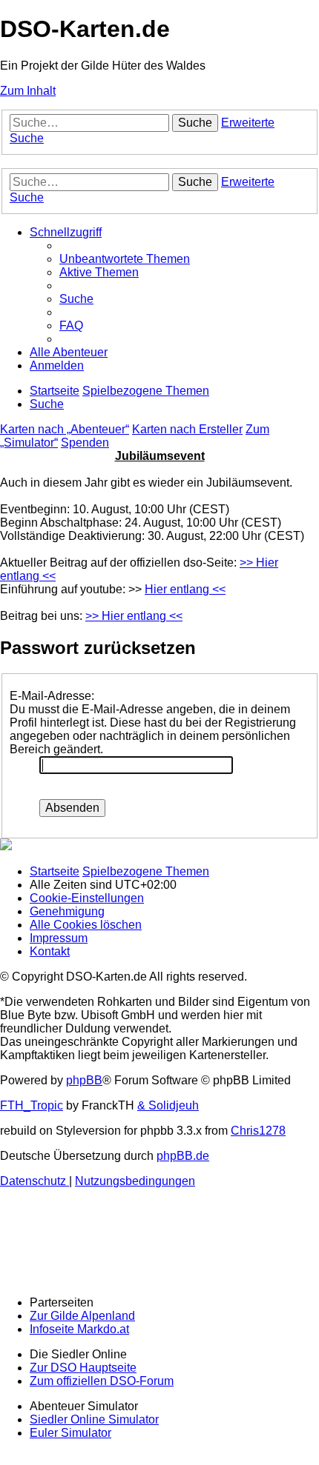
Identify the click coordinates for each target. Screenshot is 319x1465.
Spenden (85, 442)
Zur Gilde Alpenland (82, 1315)
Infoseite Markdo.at (79, 1329)
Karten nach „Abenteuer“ (64, 429)
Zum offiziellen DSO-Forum (102, 1381)
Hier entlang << (185, 589)
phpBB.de (183, 1155)
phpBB (84, 1080)
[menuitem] (124, 259)
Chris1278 (258, 1130)
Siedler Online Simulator (94, 1419)
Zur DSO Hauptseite (83, 1367)
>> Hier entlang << (133, 616)
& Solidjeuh (168, 1105)
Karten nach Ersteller (187, 429)
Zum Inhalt (28, 90)
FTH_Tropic (31, 1105)
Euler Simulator (70, 1432)
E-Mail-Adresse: (52, 696)
